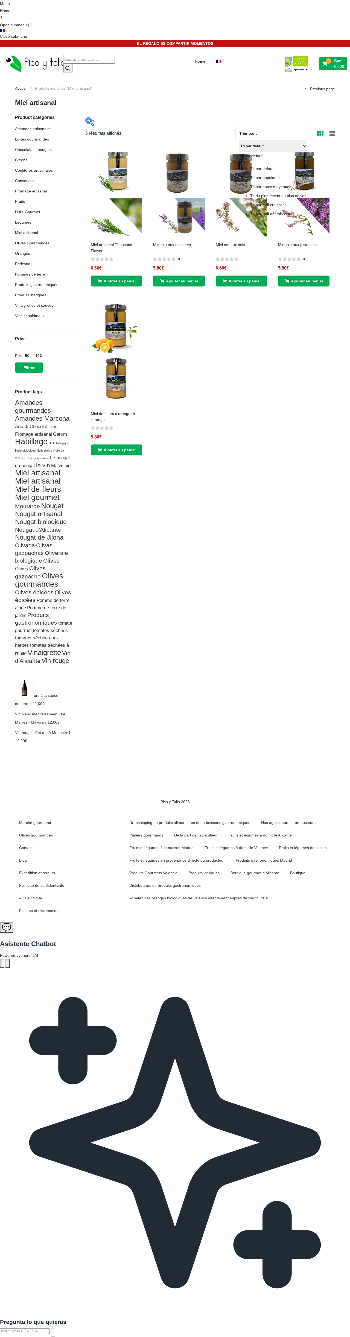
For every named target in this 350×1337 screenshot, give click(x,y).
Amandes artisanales (33, 129)
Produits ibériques (30, 295)
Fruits (20, 201)
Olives (51, 560)
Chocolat (39, 426)
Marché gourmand (35, 822)
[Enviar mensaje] (53, 1332)
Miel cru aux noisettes (172, 244)
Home (5, 10)
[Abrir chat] (6, 927)
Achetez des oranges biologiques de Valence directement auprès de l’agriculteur (198, 898)
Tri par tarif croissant (268, 205)
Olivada (25, 545)
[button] (333, 63)
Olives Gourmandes (32, 243)
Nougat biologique (41, 521)
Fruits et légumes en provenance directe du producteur (177, 860)
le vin (43, 465)
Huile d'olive (44, 450)
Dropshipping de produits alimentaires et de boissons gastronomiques (189, 822)
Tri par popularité (265, 177)
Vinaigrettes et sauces (34, 305)
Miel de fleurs (38, 489)
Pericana (22, 264)
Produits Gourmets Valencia (153, 873)
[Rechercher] (67, 68)
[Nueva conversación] (2, 963)
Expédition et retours (37, 873)
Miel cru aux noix (230, 244)
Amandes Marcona (42, 418)
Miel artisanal (26, 232)
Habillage (31, 441)
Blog (23, 860)
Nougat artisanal (38, 513)
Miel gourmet (37, 497)
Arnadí (21, 426)
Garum (60, 434)
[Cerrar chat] (7, 963)
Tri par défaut (261, 168)
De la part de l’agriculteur (196, 835)
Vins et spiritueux (30, 316)
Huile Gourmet (27, 212)
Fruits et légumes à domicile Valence (236, 848)
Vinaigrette (44, 652)
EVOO (53, 427)
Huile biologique (59, 443)
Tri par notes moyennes (270, 187)
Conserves (24, 181)
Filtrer (29, 367)
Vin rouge (55, 660)
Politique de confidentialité (41, 885)
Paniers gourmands (146, 835)
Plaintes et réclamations (39, 910)
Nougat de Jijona (39, 537)
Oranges (22, 253)
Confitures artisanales (34, 170)
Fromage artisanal (31, 191)
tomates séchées (50, 630)
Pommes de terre (30, 274)
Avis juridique (30, 898)
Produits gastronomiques (36, 284)
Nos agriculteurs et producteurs (288, 822)
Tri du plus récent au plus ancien (278, 196)
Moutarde (27, 506)
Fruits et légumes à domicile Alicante (260, 835)
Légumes (23, 222)
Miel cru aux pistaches (297, 244)
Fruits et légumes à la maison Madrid (161, 848)
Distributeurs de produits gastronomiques (165, 885)
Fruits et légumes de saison (303, 848)
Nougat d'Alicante (38, 529)
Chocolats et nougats (33, 149)
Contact (26, 848)
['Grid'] (320, 134)
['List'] (331, 134)
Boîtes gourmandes (32, 139)
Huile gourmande (38, 458)
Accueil (21, 88)
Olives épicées (34, 592)
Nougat (52, 506)
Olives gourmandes (39, 580)
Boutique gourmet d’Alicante (255, 873)
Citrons (21, 160)
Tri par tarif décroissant (270, 214)
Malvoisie (61, 465)
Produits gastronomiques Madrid (264, 860)
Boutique (297, 873)
